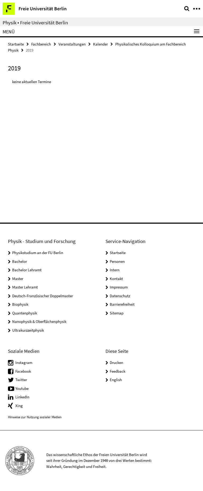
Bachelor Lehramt (26, 269)
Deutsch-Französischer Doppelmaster (42, 295)
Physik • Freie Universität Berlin (35, 22)
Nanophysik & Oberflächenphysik (39, 321)
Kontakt (116, 278)
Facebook (23, 371)
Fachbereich (41, 44)
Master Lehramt (25, 287)
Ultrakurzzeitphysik (28, 330)
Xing (19, 405)
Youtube (22, 388)
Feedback (117, 371)
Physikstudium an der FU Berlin (37, 252)
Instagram (23, 362)
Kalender (100, 44)
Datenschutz (120, 295)
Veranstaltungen (72, 44)
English (116, 379)
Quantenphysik (24, 313)
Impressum (119, 287)
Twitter (21, 379)
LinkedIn (22, 396)
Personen (117, 261)
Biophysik (20, 304)
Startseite (16, 44)
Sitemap (116, 313)
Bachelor (19, 261)
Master (17, 278)
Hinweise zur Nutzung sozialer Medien (35, 417)
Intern (114, 269)
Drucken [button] (116, 362)
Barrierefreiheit (122, 304)
